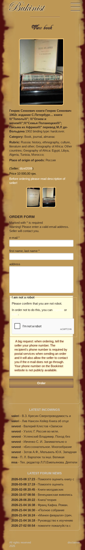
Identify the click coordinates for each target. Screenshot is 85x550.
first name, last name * (24, 251)
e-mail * (14, 237)
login (15, 314)
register (58, 310)
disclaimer (74, 542)
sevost (16, 426)
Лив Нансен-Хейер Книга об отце (45, 421)
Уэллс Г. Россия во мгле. (41, 431)
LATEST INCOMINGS (44, 409)
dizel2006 (26, 168)
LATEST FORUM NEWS (44, 473)
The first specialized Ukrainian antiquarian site (31, 8)
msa (14, 457)
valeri (15, 416)
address (14, 264)
